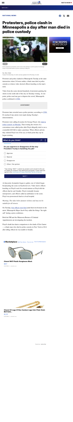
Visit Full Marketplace (40, 241)
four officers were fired (19, 207)
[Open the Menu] (3, 2)
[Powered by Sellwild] (43, 344)
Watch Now (66, 3)
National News (9, 15)
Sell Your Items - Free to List (25, 242)
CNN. (18, 99)
